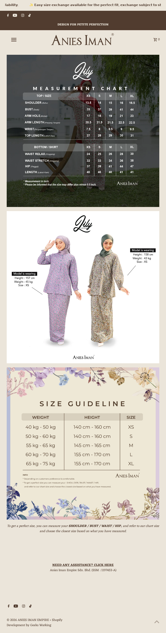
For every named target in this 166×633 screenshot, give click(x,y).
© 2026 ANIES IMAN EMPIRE (28, 620)
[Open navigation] (21, 39)
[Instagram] (22, 16)
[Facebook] (7, 16)
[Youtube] (14, 16)
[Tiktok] (29, 16)
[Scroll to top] (157, 622)
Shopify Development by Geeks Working (34, 622)
